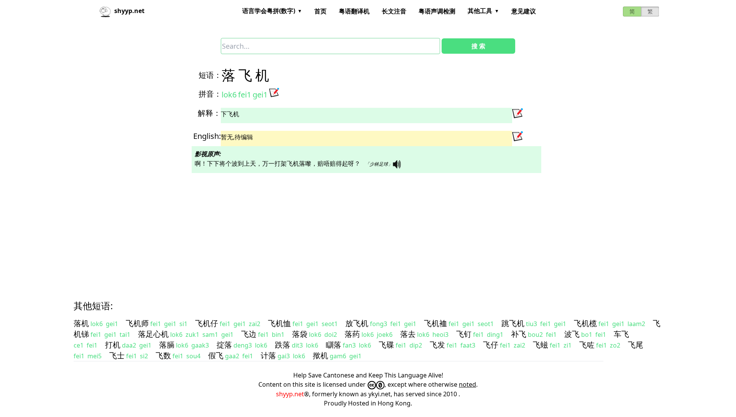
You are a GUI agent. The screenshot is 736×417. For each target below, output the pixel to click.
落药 (352, 334)
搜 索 (478, 46)
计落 (268, 355)
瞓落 (333, 345)
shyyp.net (290, 394)
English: (207, 136)
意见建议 (523, 11)
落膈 (166, 345)
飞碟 (386, 345)
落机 (81, 323)
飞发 (437, 345)
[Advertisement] (305, 229)
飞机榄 (585, 323)
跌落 (282, 345)
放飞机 (356, 323)
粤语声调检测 (437, 11)
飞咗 (587, 345)
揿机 (320, 355)
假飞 (215, 355)
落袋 (299, 334)
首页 (320, 11)
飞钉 (464, 334)
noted (467, 384)
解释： (209, 113)
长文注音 (394, 11)
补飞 (518, 334)
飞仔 (490, 345)
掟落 (224, 345)
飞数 (163, 355)
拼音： (210, 94)
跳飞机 (512, 323)
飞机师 (137, 323)
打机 (112, 345)
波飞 (572, 334)
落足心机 (153, 334)
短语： (210, 75)
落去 (408, 334)
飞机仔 (206, 323)
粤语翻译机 (354, 11)
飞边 (248, 334)
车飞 (621, 334)
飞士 (117, 355)
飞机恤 (279, 323)
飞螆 (540, 345)
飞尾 (635, 345)
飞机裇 (435, 323)
